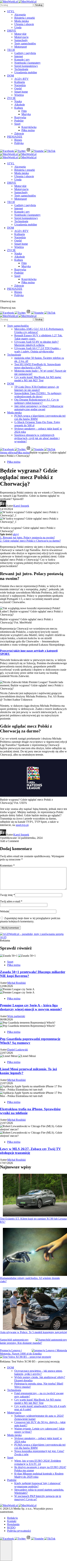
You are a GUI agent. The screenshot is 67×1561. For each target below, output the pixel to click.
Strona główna (8, 452)
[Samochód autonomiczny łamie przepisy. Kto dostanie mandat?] (51, 1339)
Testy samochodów (25, 43)
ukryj (16, 534)
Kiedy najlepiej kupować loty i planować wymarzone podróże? (37, 1485)
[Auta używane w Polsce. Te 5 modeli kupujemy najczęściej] (35, 1309)
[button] (6, 1550)
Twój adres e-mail (11, 901)
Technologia (14, 1390)
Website (4, 911)
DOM (10, 75)
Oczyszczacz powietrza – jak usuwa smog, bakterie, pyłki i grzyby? (38, 1372)
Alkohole (19, 104)
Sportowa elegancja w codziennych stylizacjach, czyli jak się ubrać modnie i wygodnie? (36, 438)
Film (24, 110)
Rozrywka (20, 117)
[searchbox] (16, 5)
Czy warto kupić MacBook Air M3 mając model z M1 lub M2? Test (37, 379)
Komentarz (7, 865)
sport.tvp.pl (22, 824)
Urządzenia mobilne (25, 72)
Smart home (21, 91)
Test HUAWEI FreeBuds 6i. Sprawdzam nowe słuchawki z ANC (37, 366)
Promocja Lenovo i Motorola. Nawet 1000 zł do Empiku (21, 1352)
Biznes (18, 139)
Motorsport (20, 46)
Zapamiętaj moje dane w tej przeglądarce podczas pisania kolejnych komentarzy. (30, 920)
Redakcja (12, 1517)
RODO (11, 1527)
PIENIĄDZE (14, 136)
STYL (10, 11)
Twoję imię (7, 894)
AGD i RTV (21, 78)
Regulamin (13, 1524)
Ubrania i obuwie (24, 24)
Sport (17, 123)
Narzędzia (20, 85)
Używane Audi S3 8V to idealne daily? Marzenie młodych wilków (36, 343)
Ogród (18, 88)
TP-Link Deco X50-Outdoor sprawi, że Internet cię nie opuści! (36, 388)
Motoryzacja (21, 37)
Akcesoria (20, 14)
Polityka (19, 143)
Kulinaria (19, 82)
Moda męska (21, 20)
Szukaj (38, 5)
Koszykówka (28, 127)
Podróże (19, 120)
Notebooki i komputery (27, 62)
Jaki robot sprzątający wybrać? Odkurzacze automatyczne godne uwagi (38, 408)
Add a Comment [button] (9, 841)
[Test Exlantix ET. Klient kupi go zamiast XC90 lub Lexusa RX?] (35, 1195)
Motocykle (20, 33)
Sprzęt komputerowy (26, 65)
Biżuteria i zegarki (24, 17)
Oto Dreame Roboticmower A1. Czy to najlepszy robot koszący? (36, 401)
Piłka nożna (28, 130)
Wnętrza (19, 94)
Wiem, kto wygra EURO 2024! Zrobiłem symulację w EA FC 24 (37, 1462)
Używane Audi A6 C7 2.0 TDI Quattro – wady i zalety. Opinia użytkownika (37, 350)
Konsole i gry (22, 59)
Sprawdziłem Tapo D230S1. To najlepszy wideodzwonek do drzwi (37, 395)
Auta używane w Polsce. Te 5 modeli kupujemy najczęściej (33, 1332)
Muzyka (26, 114)
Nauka (18, 101)
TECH (11, 49)
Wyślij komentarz (10, 927)
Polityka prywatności (19, 1530)
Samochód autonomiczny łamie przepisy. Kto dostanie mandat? (21, 1341)
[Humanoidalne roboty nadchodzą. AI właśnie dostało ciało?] (35, 1252)
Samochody (21, 40)
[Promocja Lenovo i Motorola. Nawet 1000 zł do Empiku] (49, 1350)
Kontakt (11, 1521)
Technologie (21, 69)
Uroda (17, 27)
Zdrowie (19, 133)
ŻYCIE (11, 98)
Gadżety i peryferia (25, 53)
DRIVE (11, 30)
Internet (18, 56)
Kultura (18, 107)
